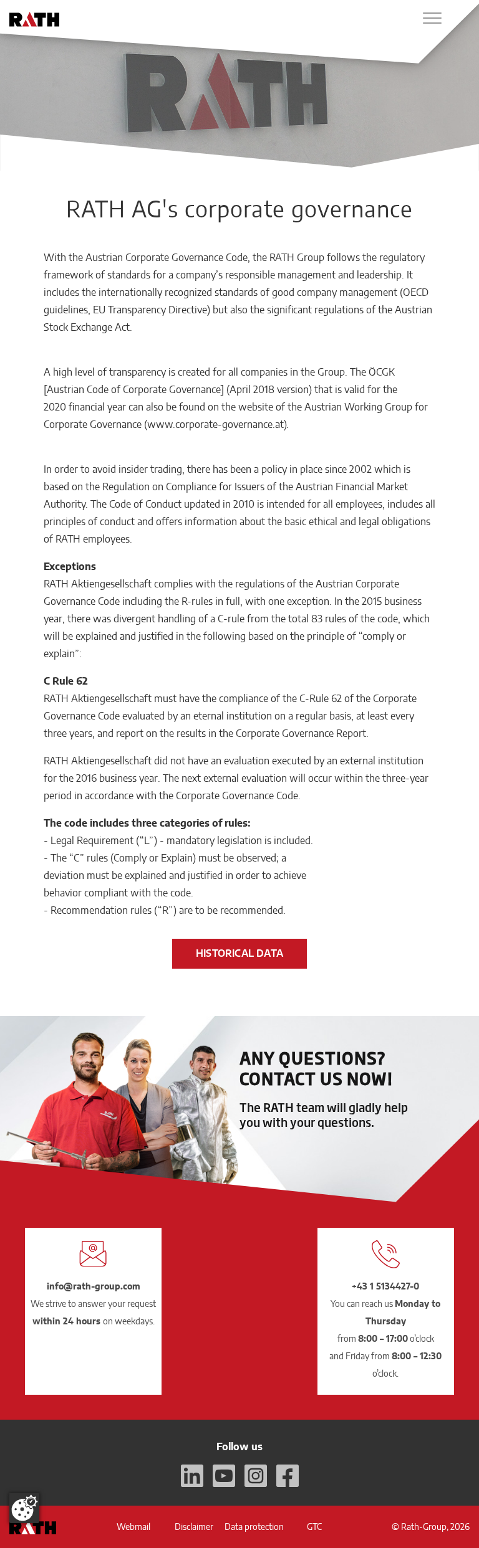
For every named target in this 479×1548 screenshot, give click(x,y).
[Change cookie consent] (24, 1508)
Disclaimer (194, 1526)
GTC (314, 1526)
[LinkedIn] (192, 1476)
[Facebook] (287, 1476)
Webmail (133, 1526)
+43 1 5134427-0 (385, 1286)
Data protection (254, 1526)
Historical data (239, 953)
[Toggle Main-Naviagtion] (432, 18)
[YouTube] (224, 1476)
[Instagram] (255, 1476)
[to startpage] (34, 19)
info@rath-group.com (93, 1286)
